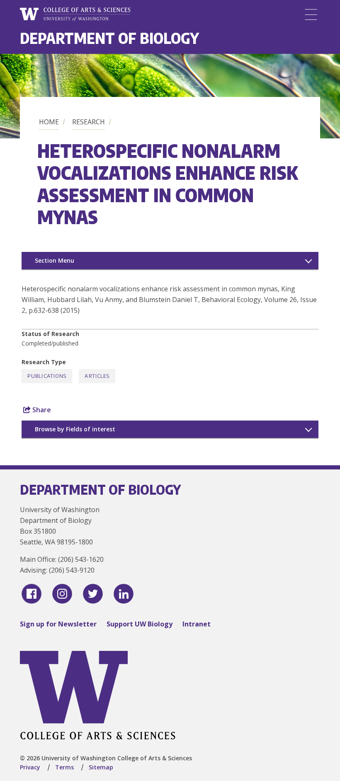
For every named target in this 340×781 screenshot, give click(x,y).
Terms (64, 767)
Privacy (30, 767)
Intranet (196, 624)
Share (41, 409)
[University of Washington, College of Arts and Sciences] (75, 14)
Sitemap (101, 767)
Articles (97, 376)
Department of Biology (109, 38)
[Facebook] (31, 593)
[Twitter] (92, 593)
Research (88, 121)
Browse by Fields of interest (75, 429)
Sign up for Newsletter (58, 624)
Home (49, 121)
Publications (46, 376)
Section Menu (54, 260)
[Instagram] (62, 593)
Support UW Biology (139, 624)
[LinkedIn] (123, 593)
